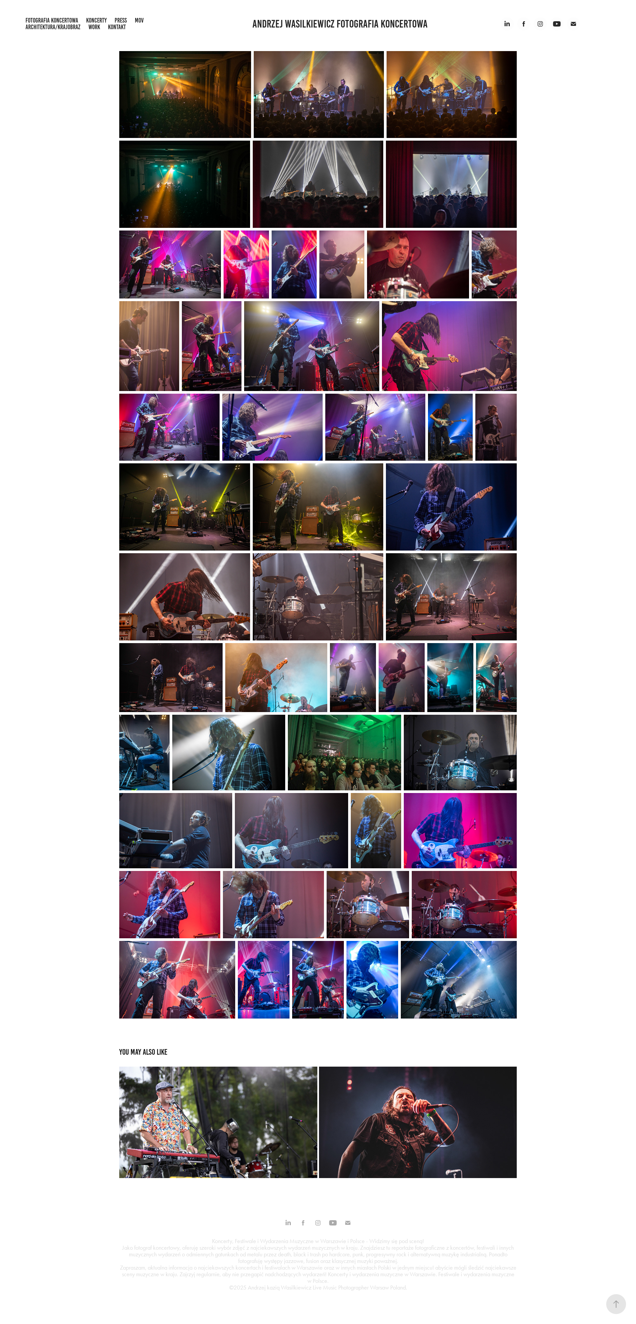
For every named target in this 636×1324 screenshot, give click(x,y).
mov (139, 20)
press (121, 20)
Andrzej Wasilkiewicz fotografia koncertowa (340, 24)
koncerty (96, 20)
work (94, 27)
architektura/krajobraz (53, 27)
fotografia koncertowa (52, 20)
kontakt (117, 27)
